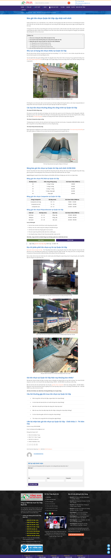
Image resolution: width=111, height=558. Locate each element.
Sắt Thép (37, 7)
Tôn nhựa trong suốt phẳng (76, 129)
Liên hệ (23, 10)
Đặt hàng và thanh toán (51, 510)
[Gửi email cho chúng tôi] (48, 513)
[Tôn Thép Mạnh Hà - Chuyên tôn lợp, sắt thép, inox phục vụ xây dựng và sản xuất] (27, 3)
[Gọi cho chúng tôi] (50, 513)
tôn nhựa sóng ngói (37, 116)
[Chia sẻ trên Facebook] (28, 445)
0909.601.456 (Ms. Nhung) (33, 535)
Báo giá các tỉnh (80, 7)
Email (48, 478)
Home (22, 7)
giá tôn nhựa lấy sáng (40, 243)
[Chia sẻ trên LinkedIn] (37, 445)
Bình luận (30, 468)
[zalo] (108, 548)
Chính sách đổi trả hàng (52, 506)
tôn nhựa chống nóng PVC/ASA (34, 59)
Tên (29, 478)
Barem (68, 7)
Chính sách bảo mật (50, 503)
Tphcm (34, 12)
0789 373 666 (42, 557)
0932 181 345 (68, 557)
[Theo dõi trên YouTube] (52, 513)
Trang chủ (23, 12)
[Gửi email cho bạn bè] (32, 445)
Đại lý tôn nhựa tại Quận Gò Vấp (34, 250)
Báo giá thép (54, 7)
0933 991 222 (55, 557)
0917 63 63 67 (81, 557)
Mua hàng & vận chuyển (52, 508)
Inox (45, 7)
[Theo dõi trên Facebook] (46, 513)
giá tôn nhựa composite (57, 384)
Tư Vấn (62, 7)
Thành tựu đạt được (51, 499)
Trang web (68, 478)
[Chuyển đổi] (30, 398)
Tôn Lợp (29, 7)
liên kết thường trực (48, 449)
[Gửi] (69, 3)
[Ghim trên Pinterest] (35, 445)
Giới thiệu (48, 497)
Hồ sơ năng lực (49, 501)
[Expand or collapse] (83, 35)
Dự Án (73, 7)
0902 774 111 (29, 557)
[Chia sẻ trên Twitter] (30, 445)
